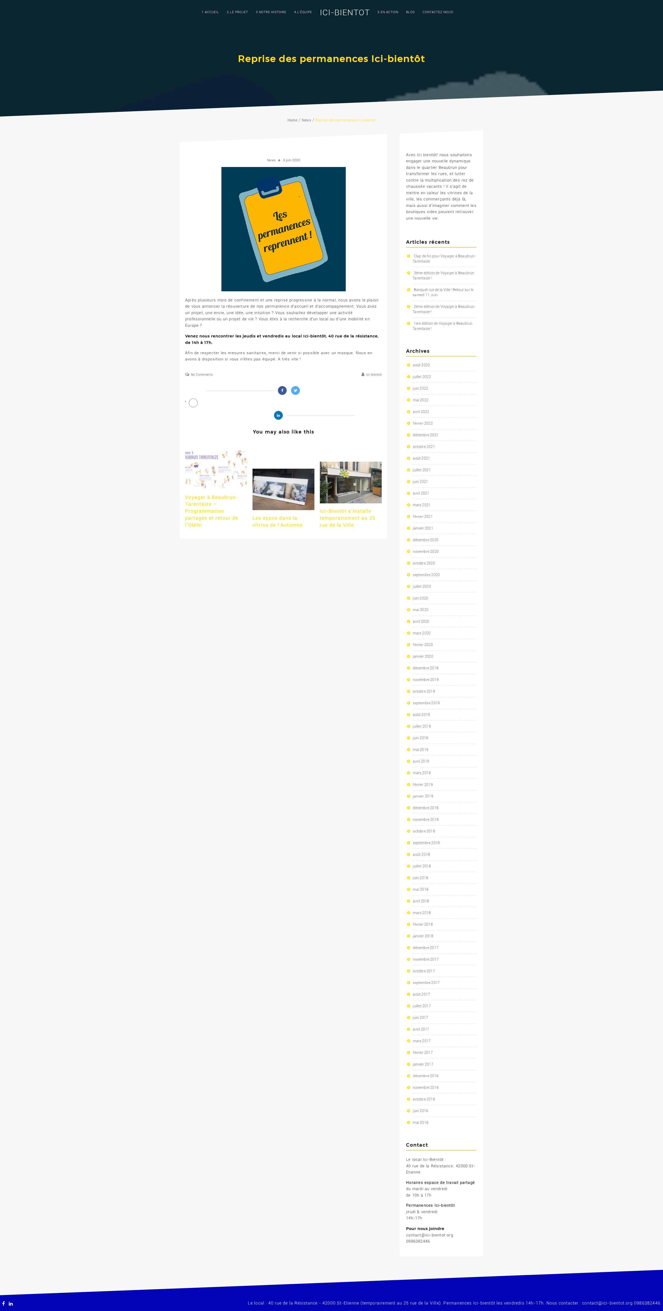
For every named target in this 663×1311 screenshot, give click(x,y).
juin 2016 (420, 1111)
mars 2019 (422, 773)
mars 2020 (422, 633)
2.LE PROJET (237, 12)
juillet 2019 (422, 726)
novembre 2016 (426, 1087)
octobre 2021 (424, 447)
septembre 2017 (426, 983)
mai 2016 (420, 1122)
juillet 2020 (422, 586)
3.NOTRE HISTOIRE (271, 12)
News (271, 160)
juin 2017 (420, 1018)
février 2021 (423, 517)
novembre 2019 (426, 680)
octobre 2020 (424, 563)
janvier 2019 (423, 796)
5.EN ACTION (388, 12)
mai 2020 (420, 610)
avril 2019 (421, 761)
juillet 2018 (422, 866)
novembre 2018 (426, 819)
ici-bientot (374, 374)
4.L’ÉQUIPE (303, 12)
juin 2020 (420, 598)
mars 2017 (422, 1041)
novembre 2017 (426, 959)
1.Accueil (210, 12)
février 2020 (423, 645)
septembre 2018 (426, 843)
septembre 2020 (426, 575)
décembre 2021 (425, 435)
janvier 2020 (423, 656)
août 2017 (421, 994)
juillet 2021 (422, 470)
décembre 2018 (425, 808)
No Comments (202, 374)
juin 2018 (420, 878)
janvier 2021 (423, 528)
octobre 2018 (424, 831)
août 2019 (421, 715)
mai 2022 (420, 400)
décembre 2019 (425, 668)
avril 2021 (421, 493)
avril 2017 (421, 1029)
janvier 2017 (423, 1064)
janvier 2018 (423, 936)
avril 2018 (421, 901)
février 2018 (423, 924)
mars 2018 (422, 913)
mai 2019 (420, 750)
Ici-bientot (345, 12)
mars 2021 (422, 505)
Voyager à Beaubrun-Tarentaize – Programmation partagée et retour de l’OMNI (211, 511)
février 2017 (423, 1053)
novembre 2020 (426, 551)
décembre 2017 (425, 948)
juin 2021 (420, 482)
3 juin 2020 (291, 160)
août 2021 (421, 458)
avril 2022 (421, 412)
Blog (410, 12)
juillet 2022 (422, 377)
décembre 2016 (425, 1076)
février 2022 (423, 423)
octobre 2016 (424, 1099)
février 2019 (423, 785)
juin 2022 (420, 388)
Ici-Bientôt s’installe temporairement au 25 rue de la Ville (348, 517)
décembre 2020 (425, 540)
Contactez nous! (438, 12)
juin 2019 (420, 738)
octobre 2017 (424, 971)
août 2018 (421, 854)
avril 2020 (421, 621)
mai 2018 (420, 889)
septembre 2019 (426, 703)
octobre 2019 (424, 691)
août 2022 (421, 365)
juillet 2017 (422, 1006)
